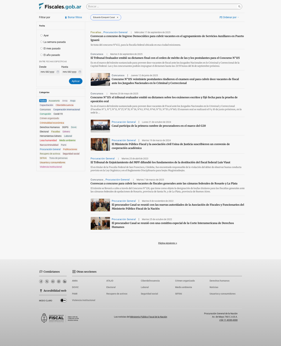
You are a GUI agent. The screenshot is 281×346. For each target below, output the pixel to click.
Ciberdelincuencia (150, 280)
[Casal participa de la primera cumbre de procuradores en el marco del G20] (100, 126)
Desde (42, 66)
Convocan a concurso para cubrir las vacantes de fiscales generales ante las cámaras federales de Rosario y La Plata (164, 183)
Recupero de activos (116, 293)
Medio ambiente (183, 287)
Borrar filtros (75, 17)
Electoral (111, 287)
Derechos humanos (219, 280)
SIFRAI (178, 293)
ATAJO (109, 280)
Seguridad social (149, 293)
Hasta (64, 66)
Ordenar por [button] (229, 17)
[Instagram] (59, 281)
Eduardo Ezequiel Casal (104, 17)
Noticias (214, 287)
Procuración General (115, 32)
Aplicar (76, 81)
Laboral (145, 287)
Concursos (97, 54)
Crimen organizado (185, 280)
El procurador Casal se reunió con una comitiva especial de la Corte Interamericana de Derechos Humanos (173, 225)
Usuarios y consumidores (222, 293)
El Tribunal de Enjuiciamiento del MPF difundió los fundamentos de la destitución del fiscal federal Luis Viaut (160, 162)
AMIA (75, 280)
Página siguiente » (167, 243)
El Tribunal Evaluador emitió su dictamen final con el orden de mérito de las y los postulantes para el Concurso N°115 (165, 57)
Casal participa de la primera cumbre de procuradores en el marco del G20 (159, 125)
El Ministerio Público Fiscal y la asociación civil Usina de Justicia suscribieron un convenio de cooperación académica (171, 146)
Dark (63, 301)
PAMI (74, 293)
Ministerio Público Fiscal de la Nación (148, 316)
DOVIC (75, 287)
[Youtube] (53, 281)
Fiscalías (96, 32)
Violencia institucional (83, 300)
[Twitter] (47, 281)
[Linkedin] (65, 281)
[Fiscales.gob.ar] (60, 6)
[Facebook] (41, 281)
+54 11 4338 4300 (228, 320)
